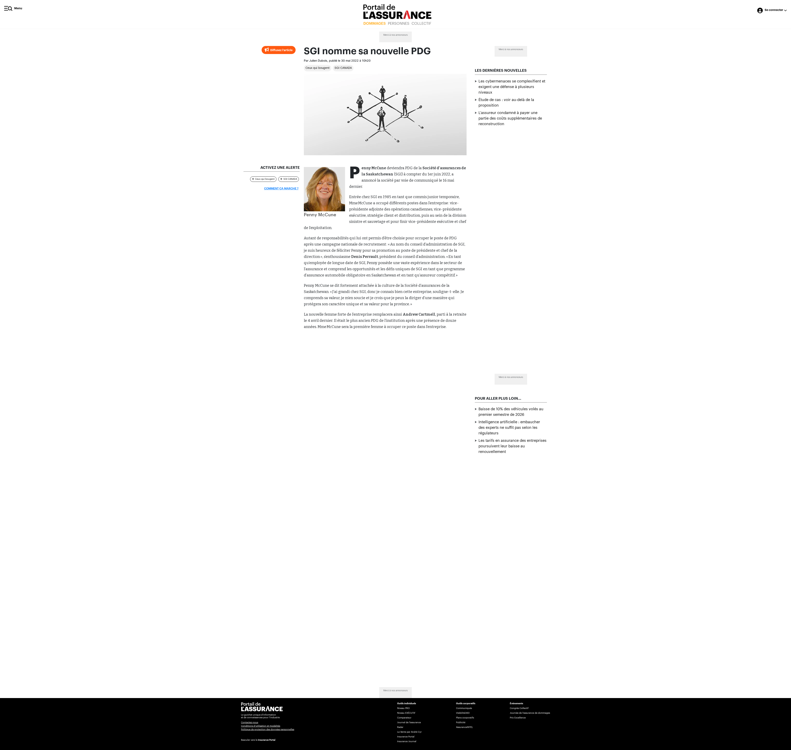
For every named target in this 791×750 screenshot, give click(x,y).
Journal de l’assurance (409, 722)
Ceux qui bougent (317, 68)
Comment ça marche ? (281, 188)
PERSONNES (398, 23)
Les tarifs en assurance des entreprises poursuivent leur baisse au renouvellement (512, 446)
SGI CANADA (343, 68)
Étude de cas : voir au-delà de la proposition (506, 102)
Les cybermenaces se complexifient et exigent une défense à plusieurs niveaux (512, 86)
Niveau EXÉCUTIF (406, 713)
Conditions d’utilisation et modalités (260, 726)
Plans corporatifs (465, 718)
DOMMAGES (374, 23)
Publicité (460, 722)
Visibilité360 (462, 713)
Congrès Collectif (519, 708)
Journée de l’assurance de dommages (530, 713)
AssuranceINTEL (464, 727)
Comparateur (404, 718)
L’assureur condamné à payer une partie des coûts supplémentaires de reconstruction (510, 118)
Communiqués (464, 708)
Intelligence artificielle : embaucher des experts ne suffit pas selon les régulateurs (509, 427)
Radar (400, 727)
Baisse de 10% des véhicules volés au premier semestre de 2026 (511, 411)
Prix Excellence (518, 718)
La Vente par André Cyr (409, 732)
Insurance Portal (266, 740)
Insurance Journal (406, 741)
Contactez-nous (249, 722)
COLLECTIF (421, 23)
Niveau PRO (403, 708)
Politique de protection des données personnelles (267, 729)
